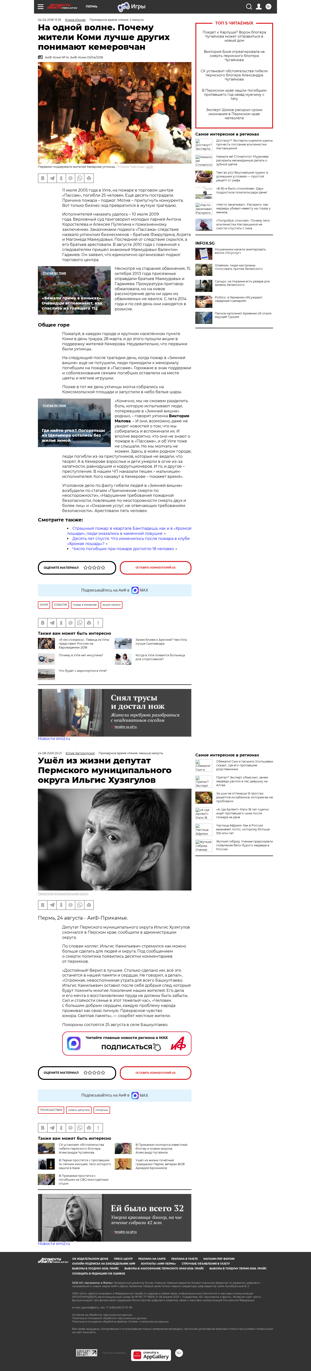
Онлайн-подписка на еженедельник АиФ (103, 1263)
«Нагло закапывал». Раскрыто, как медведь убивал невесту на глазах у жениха (243, 208)
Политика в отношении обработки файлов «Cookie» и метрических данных (120, 1321)
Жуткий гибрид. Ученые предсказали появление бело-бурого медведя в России (244, 845)
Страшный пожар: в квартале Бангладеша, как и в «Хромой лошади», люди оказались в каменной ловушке (129, 531)
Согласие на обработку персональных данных (102, 1314)
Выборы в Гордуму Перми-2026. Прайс (238, 1268)
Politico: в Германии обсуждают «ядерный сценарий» (238, 299)
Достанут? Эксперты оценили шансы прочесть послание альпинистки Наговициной (244, 144)
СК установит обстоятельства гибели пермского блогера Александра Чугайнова (234, 75)
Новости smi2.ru (54, 738)
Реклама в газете (184, 1258)
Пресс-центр (123, 1258)
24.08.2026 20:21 (50, 753)
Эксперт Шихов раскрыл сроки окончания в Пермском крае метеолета (234, 114)
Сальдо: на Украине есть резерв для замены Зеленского (242, 283)
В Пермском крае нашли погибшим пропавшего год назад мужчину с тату (234, 94)
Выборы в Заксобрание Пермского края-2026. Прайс (164, 1268)
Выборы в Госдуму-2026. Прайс (95, 1268)
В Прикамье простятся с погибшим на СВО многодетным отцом (83, 1179)
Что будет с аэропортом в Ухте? (83, 671)
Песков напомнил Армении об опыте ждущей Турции (243, 315)
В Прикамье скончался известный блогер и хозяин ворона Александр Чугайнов (161, 1148)
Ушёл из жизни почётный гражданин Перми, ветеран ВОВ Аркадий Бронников (160, 1164)
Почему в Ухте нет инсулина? (81, 655)
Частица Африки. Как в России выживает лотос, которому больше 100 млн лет (243, 829)
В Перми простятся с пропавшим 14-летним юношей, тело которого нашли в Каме (85, 1164)
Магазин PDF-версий (218, 1258)
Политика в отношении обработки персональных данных (109, 1318)
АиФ (149, 166)
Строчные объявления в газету (206, 1263)
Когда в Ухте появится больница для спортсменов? (160, 657)
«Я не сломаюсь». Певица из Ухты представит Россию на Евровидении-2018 (84, 643)
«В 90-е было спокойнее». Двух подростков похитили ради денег (242, 190)
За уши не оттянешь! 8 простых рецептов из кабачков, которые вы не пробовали (244, 797)
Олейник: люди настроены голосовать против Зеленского (239, 267)
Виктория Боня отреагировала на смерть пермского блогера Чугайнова (234, 56)
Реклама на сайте (152, 1258)
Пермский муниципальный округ (63, 893)
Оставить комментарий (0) (156, 567)
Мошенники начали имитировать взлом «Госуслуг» (240, 251)
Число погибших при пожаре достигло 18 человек (123, 548)
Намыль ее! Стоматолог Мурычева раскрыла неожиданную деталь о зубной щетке (242, 160)
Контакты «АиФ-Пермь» (158, 1263)
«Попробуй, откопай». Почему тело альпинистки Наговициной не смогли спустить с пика (243, 224)
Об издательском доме (90, 1258)
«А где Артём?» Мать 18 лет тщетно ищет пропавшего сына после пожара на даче (242, 813)
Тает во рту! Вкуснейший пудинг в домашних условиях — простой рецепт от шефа (242, 176)
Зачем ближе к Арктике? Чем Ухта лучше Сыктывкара (161, 641)
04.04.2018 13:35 (49, 20)
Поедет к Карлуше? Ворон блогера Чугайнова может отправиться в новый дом (234, 36)
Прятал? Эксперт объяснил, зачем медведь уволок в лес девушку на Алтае (242, 781)
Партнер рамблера (114, 1352)
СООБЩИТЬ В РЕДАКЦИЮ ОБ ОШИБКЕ (98, 1273)
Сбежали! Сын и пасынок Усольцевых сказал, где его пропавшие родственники (244, 765)
